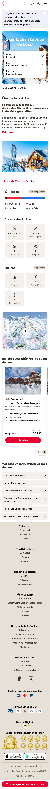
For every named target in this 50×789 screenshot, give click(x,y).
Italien (25, 538)
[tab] (19, 181)
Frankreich (25, 534)
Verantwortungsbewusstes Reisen (25, 602)
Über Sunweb (25, 598)
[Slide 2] (26, 347)
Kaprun (25, 557)
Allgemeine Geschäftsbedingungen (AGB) (25, 771)
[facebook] (19, 680)
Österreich (25, 530)
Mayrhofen (25, 553)
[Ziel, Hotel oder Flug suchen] (25, 3)
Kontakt (25, 661)
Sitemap (25, 615)
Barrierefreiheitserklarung (25, 638)
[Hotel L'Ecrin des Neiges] (23, 406)
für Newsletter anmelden (25, 670)
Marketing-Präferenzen (25, 643)
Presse (25, 611)
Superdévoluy (9, 124)
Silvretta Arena (25, 584)
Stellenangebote (25, 607)
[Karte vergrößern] (25, 331)
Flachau (25, 561)
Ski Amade (25, 580)
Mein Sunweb (25, 665)
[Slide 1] (24, 347)
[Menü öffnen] (45, 4)
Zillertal (25, 575)
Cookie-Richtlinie (25, 634)
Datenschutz (25, 630)
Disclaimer (25, 647)
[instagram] (31, 680)
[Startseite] (3, 3)
